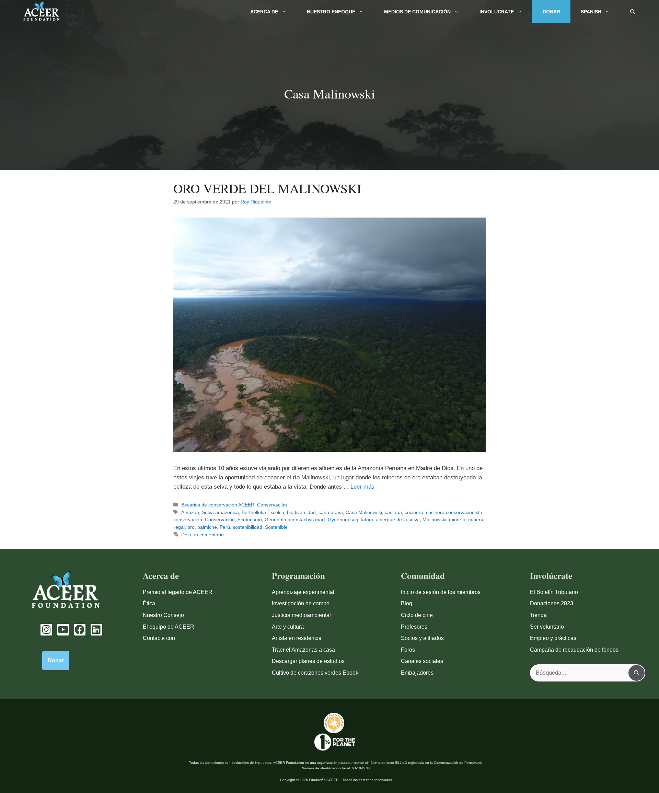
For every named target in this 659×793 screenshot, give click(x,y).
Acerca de (264, 11)
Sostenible (276, 527)
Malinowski (434, 519)
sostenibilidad (247, 527)
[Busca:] (579, 673)
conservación (187, 519)
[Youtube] (63, 629)
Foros (408, 650)
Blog (406, 603)
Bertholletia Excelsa (263, 512)
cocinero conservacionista (454, 512)
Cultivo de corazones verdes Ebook (315, 673)
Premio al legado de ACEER (177, 592)
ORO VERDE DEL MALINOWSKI (267, 188)
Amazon (190, 512)
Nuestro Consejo (163, 615)
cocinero (414, 512)
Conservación (272, 505)
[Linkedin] (96, 629)
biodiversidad (301, 512)
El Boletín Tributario (554, 592)
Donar (551, 11)
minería (457, 519)
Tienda (538, 615)
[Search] (636, 673)
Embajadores (417, 673)
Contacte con (159, 638)
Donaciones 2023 (551, 603)
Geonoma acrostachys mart (295, 519)
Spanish (591, 11)
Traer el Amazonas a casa (303, 650)
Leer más (362, 486)
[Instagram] (46, 629)
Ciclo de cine (417, 615)
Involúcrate (496, 11)
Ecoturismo (250, 519)
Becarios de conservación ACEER (217, 505)
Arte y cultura (288, 627)
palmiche (207, 527)
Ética (149, 603)
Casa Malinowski (364, 512)
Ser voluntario (547, 627)
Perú (225, 527)
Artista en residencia (297, 638)
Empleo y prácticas (553, 638)
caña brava (331, 512)
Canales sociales (422, 661)
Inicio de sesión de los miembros (441, 592)
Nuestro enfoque (331, 11)
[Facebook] (80, 629)
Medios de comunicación (417, 11)
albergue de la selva (398, 519)
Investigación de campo (301, 603)
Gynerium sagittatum (350, 519)
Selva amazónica (220, 512)
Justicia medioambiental (301, 615)
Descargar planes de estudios (308, 661)
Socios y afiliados (422, 638)
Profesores (414, 627)
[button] (632, 11)
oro (191, 527)
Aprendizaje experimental (303, 592)
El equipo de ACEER (168, 627)
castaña (393, 512)
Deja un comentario (202, 534)
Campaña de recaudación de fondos (574, 650)
